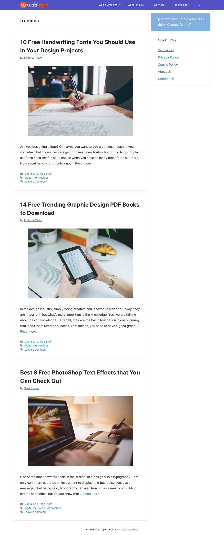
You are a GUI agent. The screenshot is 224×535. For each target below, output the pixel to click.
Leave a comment (35, 181)
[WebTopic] (34, 5)
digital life (30, 177)
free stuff (44, 508)
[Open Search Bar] (199, 5)
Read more (83, 163)
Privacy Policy (168, 57)
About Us (165, 72)
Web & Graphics (108, 4)
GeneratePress (129, 529)
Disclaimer (166, 50)
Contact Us (166, 79)
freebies (43, 177)
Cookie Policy (168, 65)
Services (159, 4)
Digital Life (181, 4)
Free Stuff (46, 173)
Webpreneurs (136, 4)
